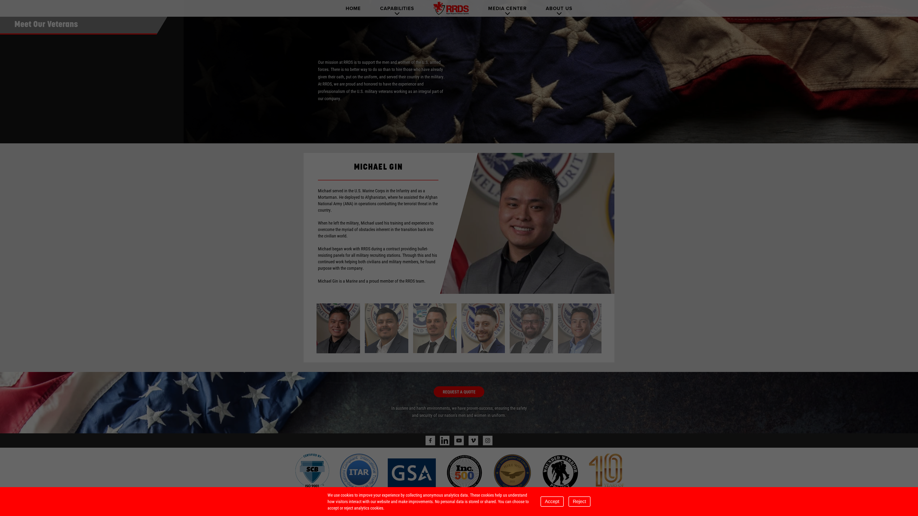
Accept (552, 501)
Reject (579, 501)
